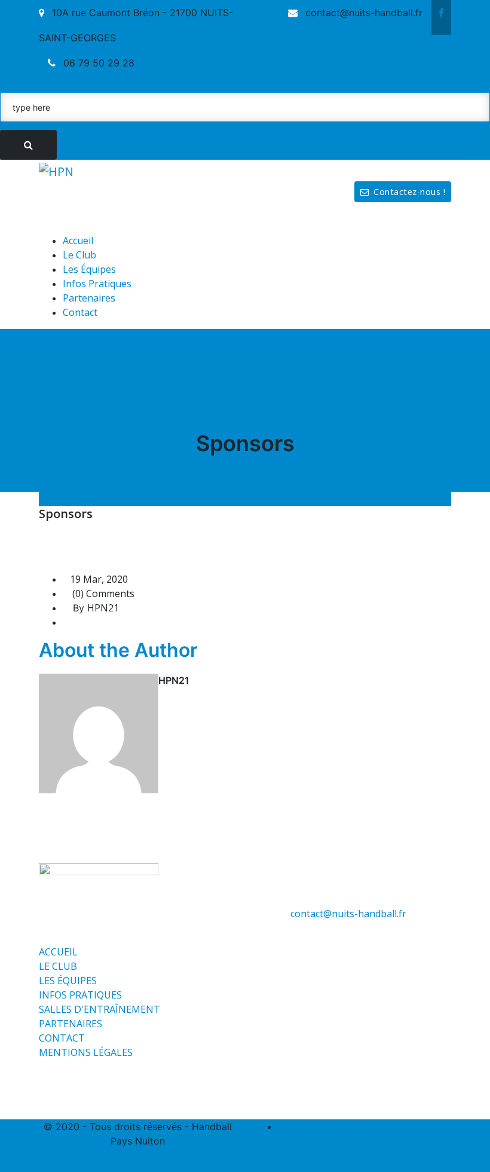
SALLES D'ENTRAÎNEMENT (99, 1009)
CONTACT (62, 1038)
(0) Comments (102, 593)
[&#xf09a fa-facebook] (441, 12)
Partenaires (89, 298)
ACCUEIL (58, 951)
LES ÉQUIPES (68, 980)
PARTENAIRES (70, 1023)
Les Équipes (89, 269)
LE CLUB (58, 966)
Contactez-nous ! (409, 191)
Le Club (79, 254)
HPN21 (103, 607)
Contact (80, 312)
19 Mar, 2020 (99, 579)
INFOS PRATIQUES (80, 994)
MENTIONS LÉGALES (86, 1052)
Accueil (78, 240)
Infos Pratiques (97, 283)
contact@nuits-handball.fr (348, 913)
